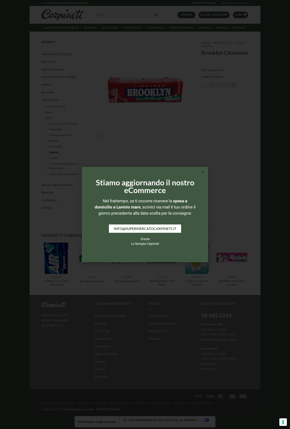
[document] (145, 214)
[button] (202, 172)
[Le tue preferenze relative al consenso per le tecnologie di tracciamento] (283, 422)
